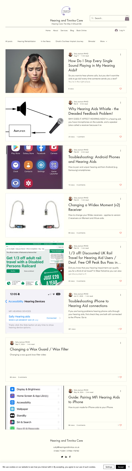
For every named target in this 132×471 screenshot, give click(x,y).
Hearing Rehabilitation (27, 41)
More (102, 41)
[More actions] (121, 54)
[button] (127, 18)
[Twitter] (62, 457)
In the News (46, 41)
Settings (109, 467)
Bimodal (91, 41)
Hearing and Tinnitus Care (66, 20)
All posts (8, 41)
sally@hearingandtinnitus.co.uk (66, 447)
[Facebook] (70, 457)
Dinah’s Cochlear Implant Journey (69, 41)
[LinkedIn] (66, 457)
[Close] (128, 467)
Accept (121, 467)
